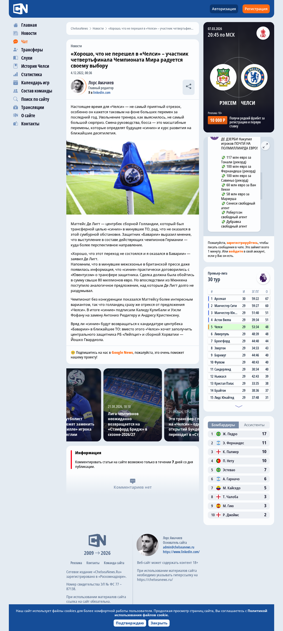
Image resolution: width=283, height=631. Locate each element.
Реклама (76, 562)
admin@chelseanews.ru (178, 547)
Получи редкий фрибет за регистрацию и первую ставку (247, 122)
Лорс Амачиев (101, 82)
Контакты (92, 562)
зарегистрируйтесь (242, 242)
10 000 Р (217, 120)
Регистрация (256, 8)
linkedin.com (101, 92)
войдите (236, 251)
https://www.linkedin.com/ (181, 551)
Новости (76, 45)
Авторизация (224, 8)
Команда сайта (114, 562)
